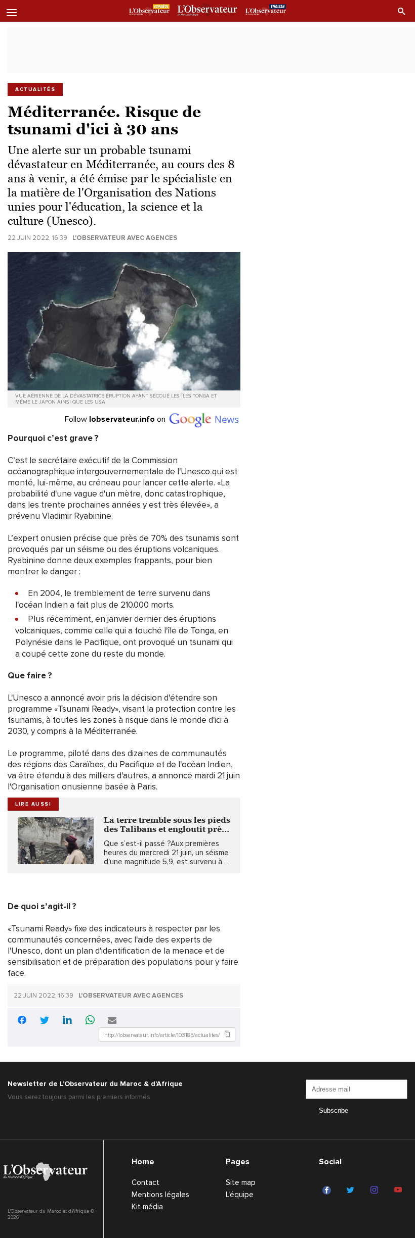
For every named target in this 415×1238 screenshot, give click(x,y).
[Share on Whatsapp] (90, 1021)
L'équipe (240, 1194)
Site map (241, 1182)
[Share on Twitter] (44, 1021)
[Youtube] (399, 1190)
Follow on (116, 419)
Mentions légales (160, 1194)
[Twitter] (352, 1190)
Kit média (147, 1206)
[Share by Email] (112, 1021)
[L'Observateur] (149, 11)
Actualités (35, 89)
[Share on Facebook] (22, 1021)
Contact (145, 1182)
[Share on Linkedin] (67, 1021)
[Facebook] (328, 1190)
